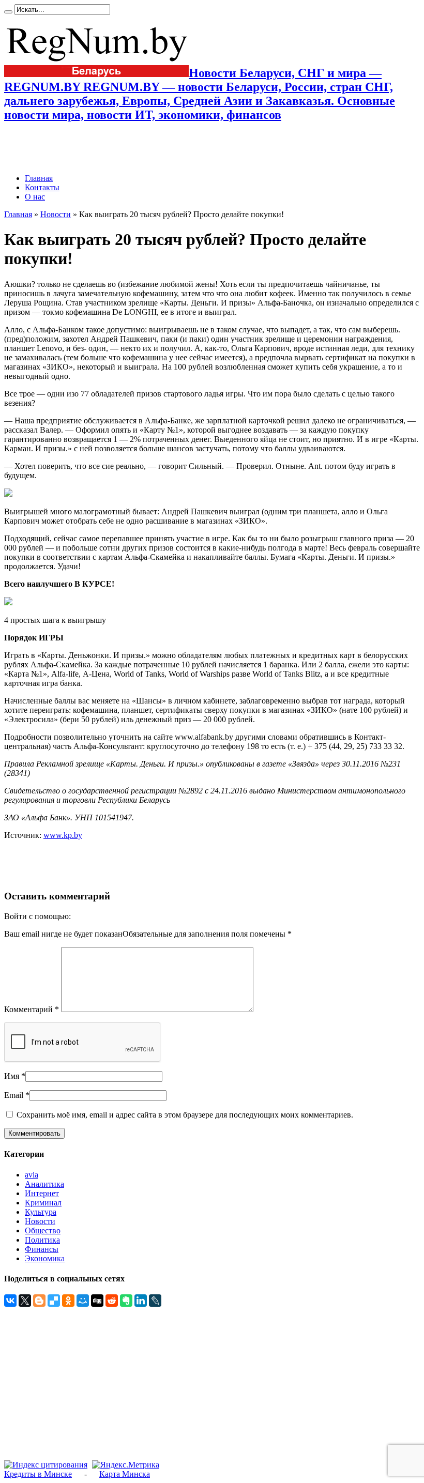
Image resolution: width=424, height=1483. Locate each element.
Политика (42, 1239)
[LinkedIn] (140, 1300)
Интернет (42, 1193)
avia (31, 1174)
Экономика (45, 1258)
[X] (25, 1300)
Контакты (42, 187)
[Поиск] (8, 11)
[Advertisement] (125, 147)
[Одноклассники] (68, 1300)
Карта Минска (124, 1474)
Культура (40, 1211)
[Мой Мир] (83, 1300)
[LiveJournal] (155, 1300)
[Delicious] (54, 1300)
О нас (35, 196)
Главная (39, 178)
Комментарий (31, 1009)
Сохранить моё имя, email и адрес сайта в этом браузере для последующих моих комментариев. (185, 1114)
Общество (42, 1230)
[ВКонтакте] (10, 1300)
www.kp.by (62, 835)
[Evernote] (126, 1300)
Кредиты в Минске (38, 1474)
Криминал (43, 1202)
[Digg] (97, 1300)
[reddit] (111, 1300)
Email (13, 1095)
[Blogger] (39, 1300)
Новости (55, 214)
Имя (11, 1076)
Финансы (41, 1249)
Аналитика (44, 1184)
